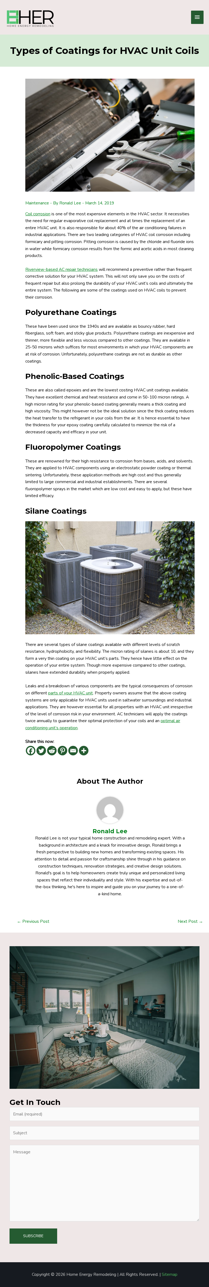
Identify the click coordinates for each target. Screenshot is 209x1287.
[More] (83, 750)
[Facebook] (30, 750)
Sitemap (169, 1274)
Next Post (190, 921)
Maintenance (37, 203)
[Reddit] (52, 750)
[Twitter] (41, 750)
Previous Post (33, 921)
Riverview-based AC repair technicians (61, 269)
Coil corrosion (37, 214)
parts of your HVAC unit (70, 693)
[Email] (73, 750)
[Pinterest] (62, 750)
